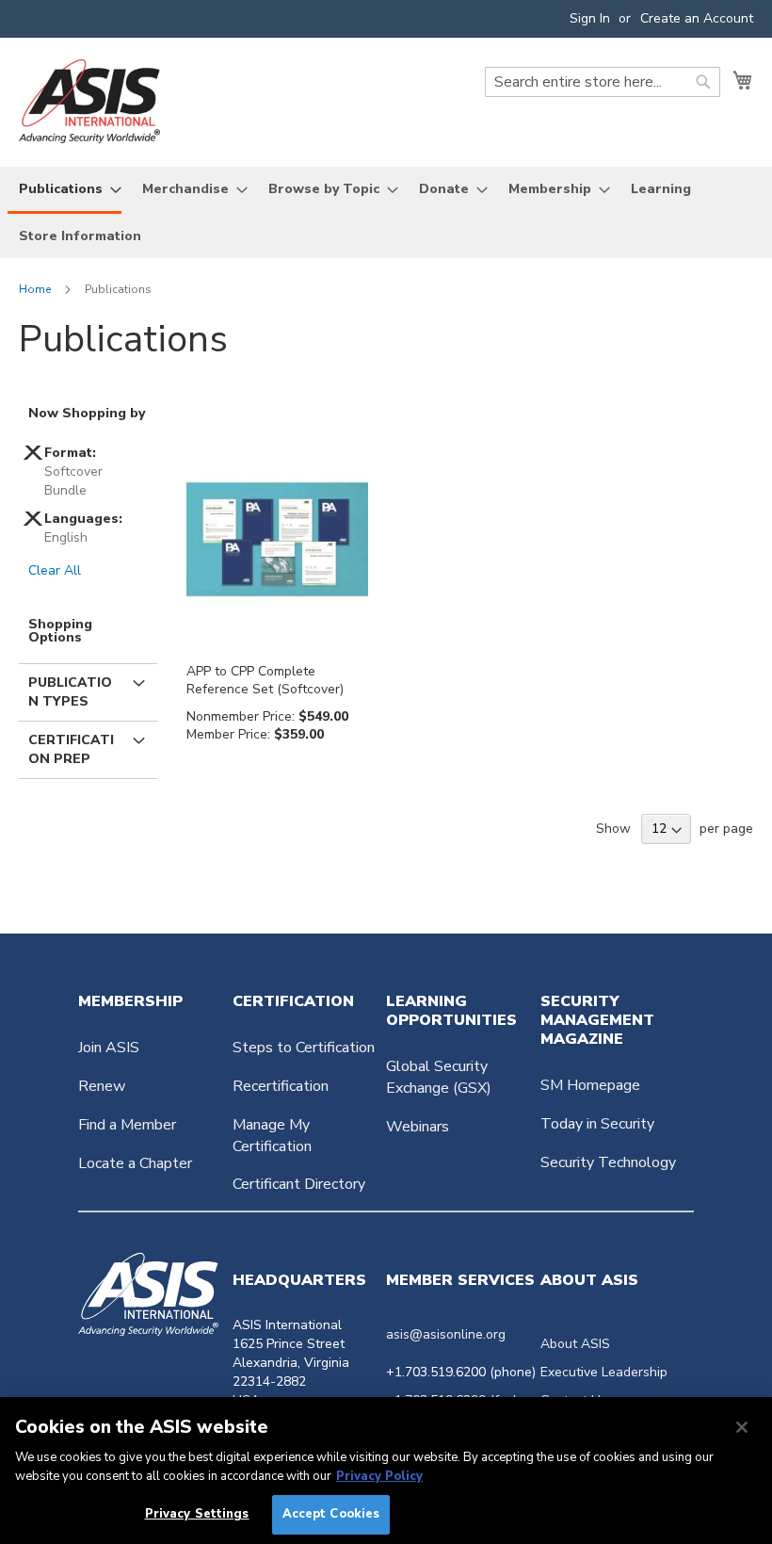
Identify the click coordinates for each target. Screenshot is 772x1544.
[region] (386, 1470)
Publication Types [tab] (70, 692)
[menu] (386, 212)
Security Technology (608, 1162)
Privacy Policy (379, 1476)
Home (36, 289)
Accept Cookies (331, 1513)
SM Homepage (590, 1085)
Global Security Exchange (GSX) (438, 1077)
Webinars (417, 1126)
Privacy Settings (197, 1513)
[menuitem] (64, 190)
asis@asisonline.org (446, 1334)
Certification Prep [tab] (71, 749)
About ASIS (575, 1344)
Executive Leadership (603, 1372)
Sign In (590, 18)
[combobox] (602, 82)
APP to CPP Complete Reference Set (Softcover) (265, 680)
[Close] (742, 1427)
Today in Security (597, 1123)
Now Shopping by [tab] (86, 413)
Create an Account (696, 18)
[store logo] (89, 101)
